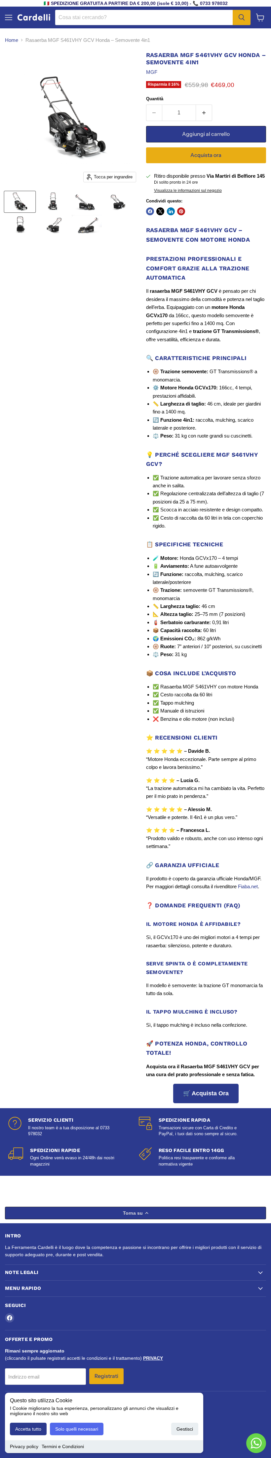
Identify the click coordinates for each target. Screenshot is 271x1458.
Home (11, 40)
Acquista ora (205, 155)
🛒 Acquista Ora (206, 1093)
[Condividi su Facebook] (150, 211)
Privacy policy (24, 1446)
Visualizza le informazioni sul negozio (188, 190)
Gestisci (184, 1429)
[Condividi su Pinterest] (181, 211)
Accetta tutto (28, 1429)
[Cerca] (242, 17)
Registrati (106, 1376)
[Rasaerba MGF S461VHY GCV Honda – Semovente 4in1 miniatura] (19, 201)
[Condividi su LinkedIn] (171, 211)
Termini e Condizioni (63, 1446)
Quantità (154, 98)
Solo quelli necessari (76, 1429)
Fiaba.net (248, 886)
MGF (151, 72)
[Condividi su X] (160, 211)
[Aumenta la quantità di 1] (204, 113)
